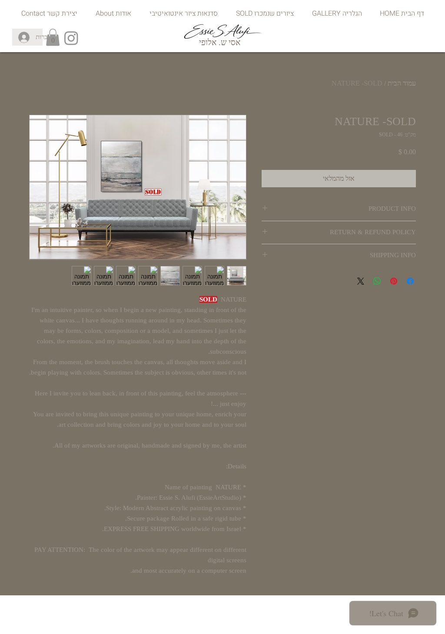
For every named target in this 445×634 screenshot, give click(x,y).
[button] (53, 37)
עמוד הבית (402, 83)
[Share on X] (360, 281)
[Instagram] (71, 38)
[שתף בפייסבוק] (410, 281)
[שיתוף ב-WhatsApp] (377, 281)
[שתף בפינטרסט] (394, 281)
